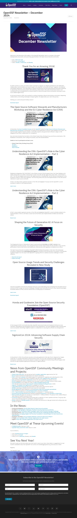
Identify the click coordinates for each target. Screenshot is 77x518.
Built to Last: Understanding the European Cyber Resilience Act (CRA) (44, 1)
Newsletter (16, 18)
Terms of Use (54, 513)
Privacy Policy (55, 494)
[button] (38, 465)
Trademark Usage (23, 513)
